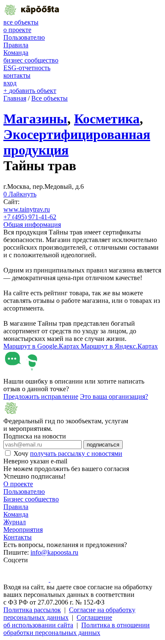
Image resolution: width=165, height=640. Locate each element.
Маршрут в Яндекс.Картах (119, 346)
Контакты (17, 537)
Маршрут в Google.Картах (42, 346)
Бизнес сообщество (31, 499)
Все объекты (49, 98)
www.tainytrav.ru (26, 209)
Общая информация (32, 224)
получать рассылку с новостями (76, 453)
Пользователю (24, 37)
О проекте (18, 483)
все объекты (20, 22)
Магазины (35, 118)
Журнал (14, 522)
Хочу (68, 453)
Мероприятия (23, 529)
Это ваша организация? (114, 396)
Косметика (107, 118)
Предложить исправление (40, 396)
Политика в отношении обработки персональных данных (76, 628)
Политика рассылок (32, 609)
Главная (14, 98)
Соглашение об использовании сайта (57, 621)
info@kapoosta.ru (54, 552)
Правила (15, 45)
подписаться (103, 444)
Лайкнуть (19, 194)
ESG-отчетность (26, 67)
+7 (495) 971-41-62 (29, 217)
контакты (16, 75)
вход (9, 83)
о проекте (17, 29)
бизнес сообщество (30, 60)
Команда (15, 52)
